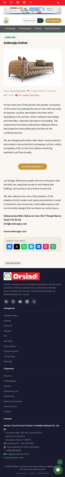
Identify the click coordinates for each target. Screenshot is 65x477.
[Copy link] (53, 246)
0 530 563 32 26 (13, 450)
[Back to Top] (60, 462)
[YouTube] (18, 2)
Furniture (8, 325)
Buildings (8, 361)
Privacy (32, 473)
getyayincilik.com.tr (15, 457)
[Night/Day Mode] (58, 2)
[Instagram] (11, 2)
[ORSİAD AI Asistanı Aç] (58, 470)
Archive (38, 28)
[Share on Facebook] (9, 246)
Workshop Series (52, 28)
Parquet (7, 331)
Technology (9, 356)
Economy (8, 341)
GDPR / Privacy (43, 473)
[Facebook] (5, 2)
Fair (5, 336)
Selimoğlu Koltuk (12, 263)
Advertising (9, 396)
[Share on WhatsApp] (24, 246)
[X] (31, 2)
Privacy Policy (10, 406)
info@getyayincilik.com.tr (17, 454)
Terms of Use (21, 473)
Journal (7, 320)
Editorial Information (13, 401)
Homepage (10, 28)
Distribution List (11, 391)
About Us (8, 376)
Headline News (11, 315)
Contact (7, 411)
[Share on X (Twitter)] (17, 246)
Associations (10, 346)
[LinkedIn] (24, 2)
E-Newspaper (25, 28)
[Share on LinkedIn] (39, 246)
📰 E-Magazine (53, 20)
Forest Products (11, 351)
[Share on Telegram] (31, 246)
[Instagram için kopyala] (46, 246)
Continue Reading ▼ (32, 166)
